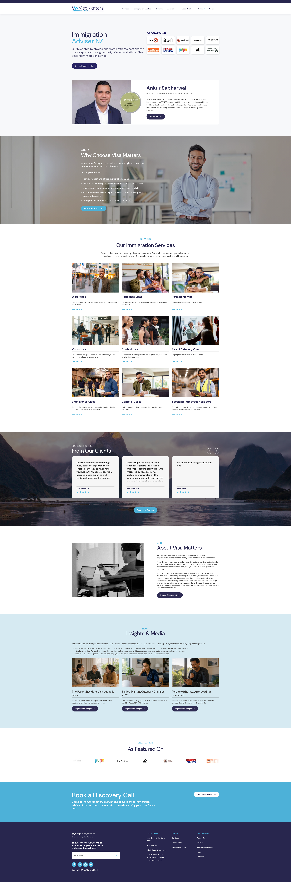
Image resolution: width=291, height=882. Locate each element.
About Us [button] (171, 9)
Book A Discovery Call (169, 595)
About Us (201, 838)
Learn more (77, 309)
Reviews (159, 9)
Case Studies (187, 9)
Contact (212, 9)
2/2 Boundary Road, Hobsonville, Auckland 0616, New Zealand (155, 857)
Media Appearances (205, 847)
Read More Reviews (145, 510)
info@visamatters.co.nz (156, 850)
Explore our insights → (85, 708)
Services (125, 9)
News (199, 852)
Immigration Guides (142, 9)
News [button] (200, 9)
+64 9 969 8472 (153, 845)
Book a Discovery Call (84, 66)
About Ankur (155, 116)
